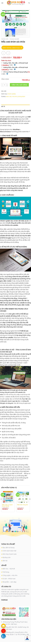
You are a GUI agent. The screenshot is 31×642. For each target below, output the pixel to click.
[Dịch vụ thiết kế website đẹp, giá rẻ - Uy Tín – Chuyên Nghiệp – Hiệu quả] (16, 3)
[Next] (30, 502)
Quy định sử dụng (8, 547)
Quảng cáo (6, 557)
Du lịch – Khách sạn (9, 578)
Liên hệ (5, 560)
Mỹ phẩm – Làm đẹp (9, 582)
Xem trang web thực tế (12, 48)
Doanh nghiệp (14, 39)
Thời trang (6, 572)
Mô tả (3, 106)
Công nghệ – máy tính (10, 575)
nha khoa (14, 96)
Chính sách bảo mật (9, 551)
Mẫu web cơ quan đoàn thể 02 (7, 505)
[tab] (15, 106)
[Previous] (1, 502)
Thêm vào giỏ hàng (19, 85)
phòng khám (21, 96)
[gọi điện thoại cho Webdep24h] (3, 631)
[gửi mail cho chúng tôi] (3, 626)
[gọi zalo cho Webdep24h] (3, 636)
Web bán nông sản (22, 504)
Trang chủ (4, 39)
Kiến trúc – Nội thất (9, 569)
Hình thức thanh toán (10, 554)
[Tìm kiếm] (29, 3)
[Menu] (2, 3)
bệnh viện (9, 96)
